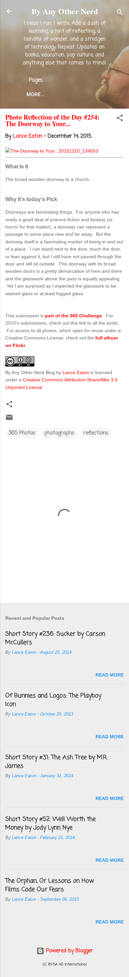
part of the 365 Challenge (73, 315)
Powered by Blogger (68, 951)
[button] (120, 119)
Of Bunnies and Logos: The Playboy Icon (53, 700)
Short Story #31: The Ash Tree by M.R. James (56, 762)
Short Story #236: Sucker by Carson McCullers (55, 638)
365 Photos (21, 433)
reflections (95, 433)
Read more (110, 675)
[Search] (120, 13)
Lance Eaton (76, 372)
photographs (59, 433)
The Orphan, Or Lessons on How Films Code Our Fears (49, 885)
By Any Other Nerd (64, 11)
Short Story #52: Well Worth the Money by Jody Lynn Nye (50, 823)
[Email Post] (9, 420)
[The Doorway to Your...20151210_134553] (51, 151)
